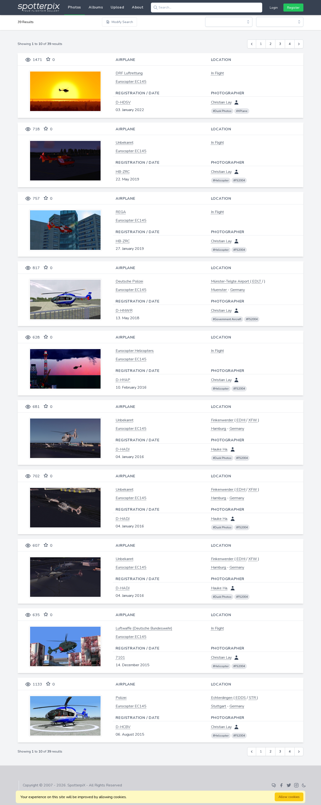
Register (293, 7)
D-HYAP (123, 380)
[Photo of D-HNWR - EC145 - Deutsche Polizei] (65, 299)
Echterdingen (222, 697)
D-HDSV (123, 102)
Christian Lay (221, 102)
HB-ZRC (123, 171)
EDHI (241, 420)
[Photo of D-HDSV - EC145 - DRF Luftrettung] (65, 91)
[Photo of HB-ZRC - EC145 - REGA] (65, 230)
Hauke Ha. (219, 449)
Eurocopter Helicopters (135, 350)
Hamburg (219, 428)
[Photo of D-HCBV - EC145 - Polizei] (65, 716)
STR (253, 697)
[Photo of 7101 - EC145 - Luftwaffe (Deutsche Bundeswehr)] (65, 646)
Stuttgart (219, 706)
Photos (74, 7)
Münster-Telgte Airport (230, 281)
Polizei (121, 697)
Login (274, 7)
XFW (253, 420)
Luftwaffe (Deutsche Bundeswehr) (144, 628)
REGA (121, 212)
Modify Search (122, 22)
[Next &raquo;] (298, 44)
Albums (96, 7)
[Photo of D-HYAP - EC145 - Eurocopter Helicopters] (65, 369)
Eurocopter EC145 (131, 81)
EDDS (241, 697)
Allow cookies (289, 797)
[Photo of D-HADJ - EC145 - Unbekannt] (65, 438)
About (137, 7)
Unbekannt (124, 142)
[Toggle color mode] (303, 785)
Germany (237, 289)
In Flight (217, 73)
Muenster (219, 289)
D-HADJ (122, 449)
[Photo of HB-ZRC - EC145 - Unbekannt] (65, 160)
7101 (120, 657)
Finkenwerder (222, 420)
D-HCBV (123, 726)
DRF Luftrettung (129, 73)
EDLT (257, 281)
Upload (117, 7)
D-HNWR (124, 310)
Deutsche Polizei (129, 281)
